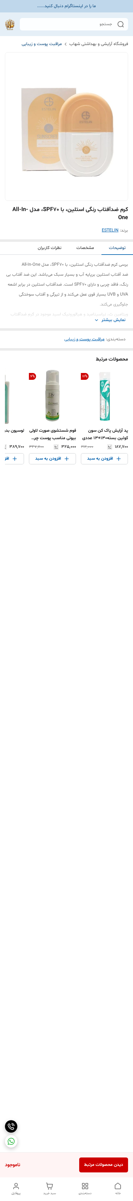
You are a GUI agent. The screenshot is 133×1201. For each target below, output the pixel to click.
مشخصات (85, 248)
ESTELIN (110, 230)
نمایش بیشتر (113, 320)
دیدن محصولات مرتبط (103, 1165)
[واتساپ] (11, 1141)
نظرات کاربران (50, 248)
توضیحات (117, 248)
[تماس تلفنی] (11, 1126)
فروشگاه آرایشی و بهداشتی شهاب (98, 44)
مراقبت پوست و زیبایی (42, 44)
